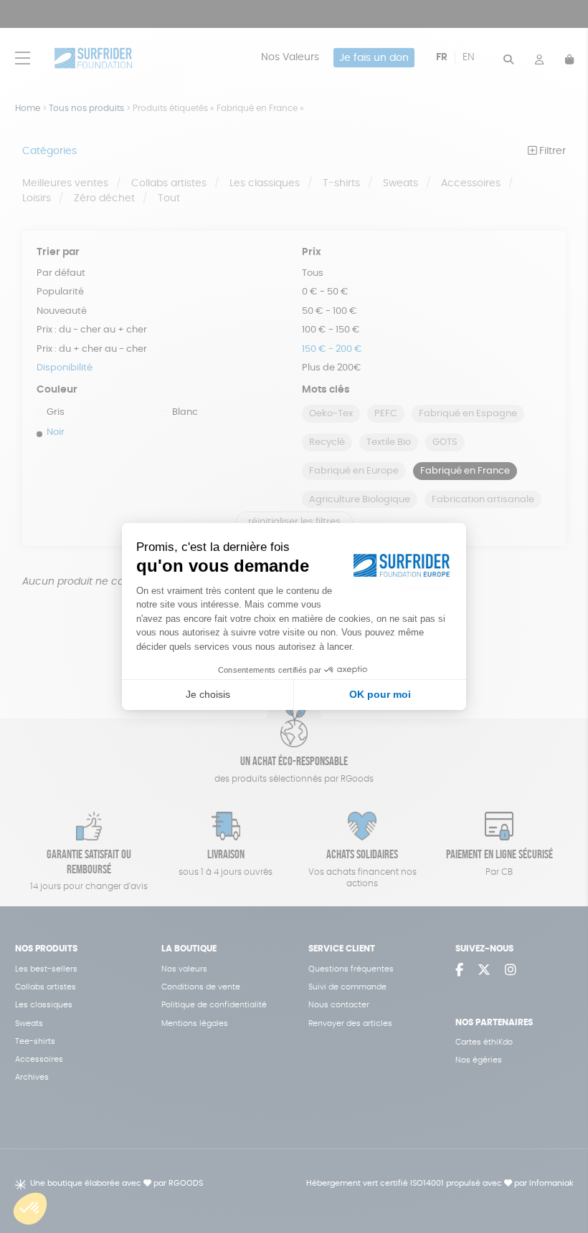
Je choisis (208, 694)
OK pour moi (380, 694)
